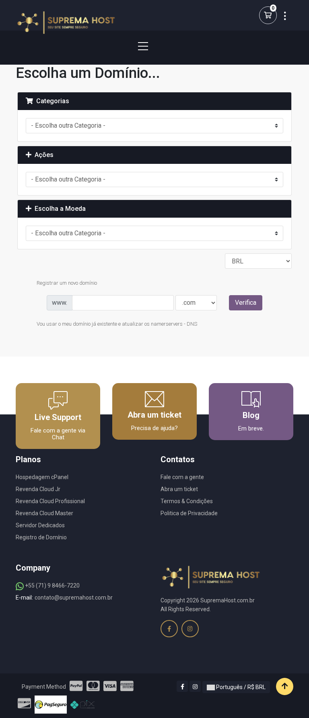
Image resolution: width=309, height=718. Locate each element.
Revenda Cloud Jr (38, 489)
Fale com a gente (182, 477)
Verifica (245, 302)
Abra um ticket (179, 489)
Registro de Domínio (41, 537)
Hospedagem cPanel (42, 477)
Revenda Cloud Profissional (50, 501)
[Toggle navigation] (138, 46)
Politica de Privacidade (189, 513)
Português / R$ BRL (240, 687)
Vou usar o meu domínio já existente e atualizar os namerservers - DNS (117, 324)
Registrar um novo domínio (67, 283)
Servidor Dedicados (40, 525)
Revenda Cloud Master (44, 513)
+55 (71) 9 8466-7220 (52, 585)
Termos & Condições (187, 501)
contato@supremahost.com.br (74, 597)
